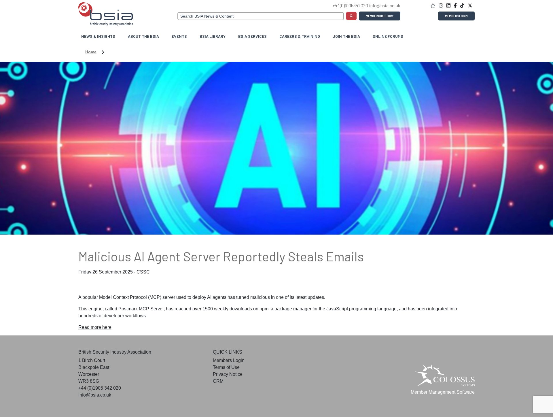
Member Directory (379, 16)
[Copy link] (449, 5)
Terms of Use (226, 367)
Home (90, 52)
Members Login (456, 16)
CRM (218, 381)
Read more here (94, 327)
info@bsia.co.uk (384, 5)
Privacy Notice (228, 374)
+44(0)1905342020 (350, 5)
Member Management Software (443, 392)
